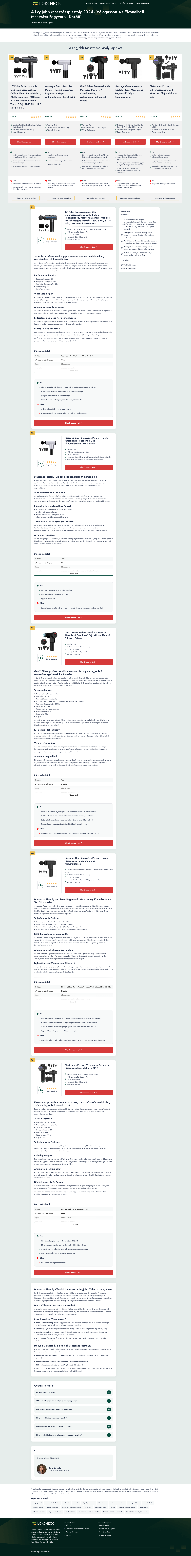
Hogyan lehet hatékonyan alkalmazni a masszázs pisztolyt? (59, 1435)
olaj (50, 1512)
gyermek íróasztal (100, 1507)
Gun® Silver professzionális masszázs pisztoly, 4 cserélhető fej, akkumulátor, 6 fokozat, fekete (140, 242)
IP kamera (88, 1507)
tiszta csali (58, 1512)
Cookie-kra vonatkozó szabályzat (77, 1529)
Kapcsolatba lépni (72, 1532)
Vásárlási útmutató (129, 265)
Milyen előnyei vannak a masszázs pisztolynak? (55, 1409)
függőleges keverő (88, 1503)
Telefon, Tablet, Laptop (107, 3)
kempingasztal (37, 1503)
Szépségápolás (91, 3)
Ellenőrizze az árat (24, 142)
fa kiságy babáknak (38, 1512)
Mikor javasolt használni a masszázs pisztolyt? (54, 1426)
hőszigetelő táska (134, 1503)
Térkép (68, 1535)
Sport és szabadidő (125, 3)
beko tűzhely (144, 1507)
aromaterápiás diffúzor (53, 1503)
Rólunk (68, 1525)
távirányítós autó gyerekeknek (71, 1507)
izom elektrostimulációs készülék (89, 1512)
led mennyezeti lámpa (118, 1503)
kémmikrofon (102, 1503)
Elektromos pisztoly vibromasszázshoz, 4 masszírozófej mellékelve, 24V (137, 254)
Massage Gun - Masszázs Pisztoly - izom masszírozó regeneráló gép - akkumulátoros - (139, 248)
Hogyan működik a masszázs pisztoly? (51, 1418)
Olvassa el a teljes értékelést (26, 198)
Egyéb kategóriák (142, 3)
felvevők (66, 1503)
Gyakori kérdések (129, 268)
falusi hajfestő (148, 1503)
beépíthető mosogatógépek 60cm (136, 1512)
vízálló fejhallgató (52, 1507)
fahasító (76, 1503)
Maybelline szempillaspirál (127, 1507)
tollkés (113, 1507)
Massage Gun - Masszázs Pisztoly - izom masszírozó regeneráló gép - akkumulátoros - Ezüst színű (139, 234)
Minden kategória (105, 1535)
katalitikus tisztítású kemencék (112, 1512)
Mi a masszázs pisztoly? (45, 1392)
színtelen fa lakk (38, 1507)
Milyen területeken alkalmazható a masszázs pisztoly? (57, 1401)
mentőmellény (70, 1512)
